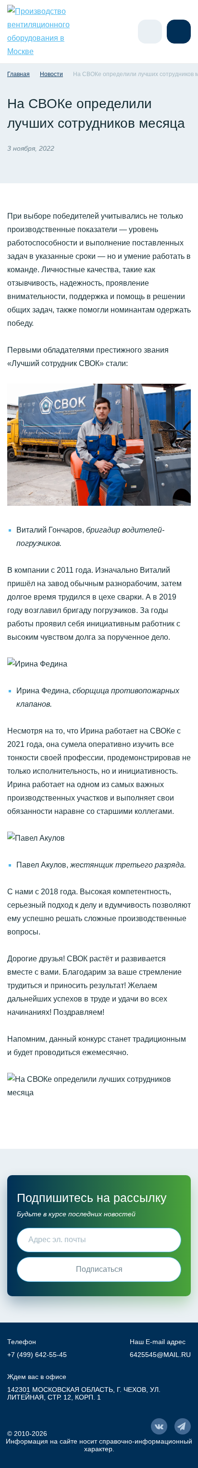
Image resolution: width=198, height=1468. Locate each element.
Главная (18, 74)
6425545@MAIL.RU (160, 1354)
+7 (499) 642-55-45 (37, 1354)
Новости (51, 74)
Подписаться (99, 1269)
